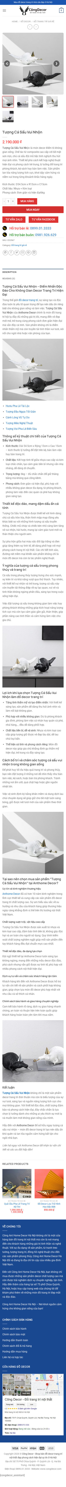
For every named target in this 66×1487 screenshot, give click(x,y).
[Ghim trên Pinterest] (28, 252)
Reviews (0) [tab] (8, 278)
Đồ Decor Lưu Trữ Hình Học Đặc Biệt (49, 1205)
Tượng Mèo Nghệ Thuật (19, 423)
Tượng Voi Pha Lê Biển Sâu (21, 428)
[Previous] (2, 1194)
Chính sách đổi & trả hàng (17, 1345)
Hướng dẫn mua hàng (14, 1351)
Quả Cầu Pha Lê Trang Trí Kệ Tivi (17, 1205)
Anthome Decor (11, 893)
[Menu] (4, 10)
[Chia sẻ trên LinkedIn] (34, 252)
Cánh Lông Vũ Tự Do (17, 417)
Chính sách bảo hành (14, 1328)
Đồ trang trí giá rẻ (44, 21)
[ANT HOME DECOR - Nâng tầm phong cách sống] (33, 10)
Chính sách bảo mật (13, 1334)
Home (15, 21)
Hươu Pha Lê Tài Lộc (17, 406)
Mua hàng (27, 201)
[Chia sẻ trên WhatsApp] (5, 252)
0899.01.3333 (40, 228)
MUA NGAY (33, 209)
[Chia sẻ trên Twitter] (17, 252)
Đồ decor (26, 21)
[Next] (63, 1194)
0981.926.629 (45, 235)
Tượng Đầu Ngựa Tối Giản (21, 411)
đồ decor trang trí (28, 300)
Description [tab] (9, 272)
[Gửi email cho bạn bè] (22, 252)
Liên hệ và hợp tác (12, 1357)
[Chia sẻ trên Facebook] (11, 252)
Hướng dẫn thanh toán (15, 1340)
